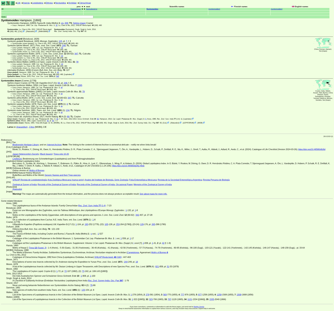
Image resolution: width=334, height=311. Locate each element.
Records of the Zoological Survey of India (57, 184)
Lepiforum (17, 159)
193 (86, 224)
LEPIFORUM (188, 123)
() (214, 9)
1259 (219, 295)
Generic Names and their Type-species (63, 175)
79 (83, 91)
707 (169, 299)
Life (18, 3)
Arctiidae (72, 3)
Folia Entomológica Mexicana (143, 180)
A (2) (55, 116)
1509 (239, 295)
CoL (20, 31)
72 (65, 271)
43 (62, 48)
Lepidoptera (37, 3)
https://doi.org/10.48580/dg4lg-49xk (128, 166)
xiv (62, 23)
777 (182, 295)
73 (83, 271)
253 (118, 224)
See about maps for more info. (153, 194)
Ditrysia (49, 3)
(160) (87, 25)
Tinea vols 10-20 (61, 154)
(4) (43, 76)
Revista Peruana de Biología (216, 180)
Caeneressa (76, 9)
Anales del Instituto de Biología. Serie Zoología (106, 180)
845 (57, 76)
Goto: (4, 17)
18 (137, 262)
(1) (51, 104)
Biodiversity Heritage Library (26, 145)
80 (68, 116)
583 (165, 295)
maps (325, 51)
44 (61, 88)
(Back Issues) (46, 154)
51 (168, 266)
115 (60, 41)
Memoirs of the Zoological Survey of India (153, 184)
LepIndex (68, 74)
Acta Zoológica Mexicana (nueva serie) (66, 180)
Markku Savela (199, 307)
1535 (211, 299)
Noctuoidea (60, 3)
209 (66, 23)
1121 (189, 299)
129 (142, 224)
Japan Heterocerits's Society (26, 154)
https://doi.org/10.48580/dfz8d (311, 149)
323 (151, 299)
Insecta (26, 3)
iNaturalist (30, 31)
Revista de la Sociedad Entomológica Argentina (180, 180)
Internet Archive (54, 145)
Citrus (32, 127)
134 (67, 110)
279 (147, 295)
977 (200, 295)
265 (153, 224)
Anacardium (22, 127)
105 (106, 224)
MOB (200, 123)
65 (98, 119)
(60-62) (57, 54)
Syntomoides (152, 9)
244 (126, 262)
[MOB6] (56, 123)
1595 (79, 85)
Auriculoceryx (91, 9)
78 (77, 62)
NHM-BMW (43, 31)
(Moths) (48, 23)
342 (137, 215)
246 (64, 45)
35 (56, 25)
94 (59, 83)
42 (163, 243)
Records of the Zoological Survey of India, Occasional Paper (105, 184)
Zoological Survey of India (25, 184)
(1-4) (168, 119)
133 (83, 290)
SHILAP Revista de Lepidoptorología (30, 180)
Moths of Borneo (36, 170)
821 (157, 266)
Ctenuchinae (85, 3)
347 (76, 54)
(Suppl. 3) (42, 123)
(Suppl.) (128, 119)
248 (65, 83)
